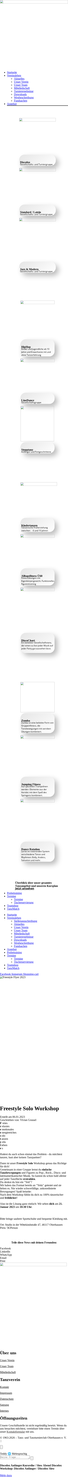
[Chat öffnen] (1, 1447)
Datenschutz (7, 1398)
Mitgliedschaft (8, 1372)
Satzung (4, 1404)
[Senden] (32, 1458)
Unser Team (6, 1366)
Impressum (6, 1392)
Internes (4, 1410)
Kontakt (4, 1387)
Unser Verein (7, 1360)
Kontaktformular (16, 1431)
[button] (37, 75)
